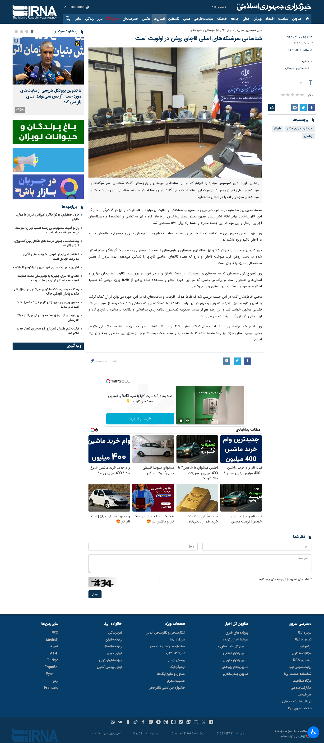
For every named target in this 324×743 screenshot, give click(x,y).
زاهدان (308, 136)
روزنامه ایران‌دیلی (110, 660)
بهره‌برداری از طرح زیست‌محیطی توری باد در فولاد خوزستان (48, 318)
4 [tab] (16, 31)
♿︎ (313, 732)
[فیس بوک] (143, 722)
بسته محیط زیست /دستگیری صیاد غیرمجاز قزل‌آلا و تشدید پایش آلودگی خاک (46, 291)
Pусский (52, 674)
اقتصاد (269, 19)
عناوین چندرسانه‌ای (235, 674)
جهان (246, 19)
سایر (78, 19)
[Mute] (187, 420)
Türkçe (52, 660)
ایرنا (273, 7)
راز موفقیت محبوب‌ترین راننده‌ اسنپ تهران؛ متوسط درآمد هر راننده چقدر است (47, 230)
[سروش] (158, 722)
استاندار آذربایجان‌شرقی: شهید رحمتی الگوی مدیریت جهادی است (51, 257)
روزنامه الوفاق (113, 646)
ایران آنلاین (114, 653)
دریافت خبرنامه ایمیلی (296, 702)
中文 (55, 633)
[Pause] (181, 420)
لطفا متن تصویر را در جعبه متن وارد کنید (285, 579)
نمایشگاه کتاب (175, 653)
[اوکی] (128, 722)
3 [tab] (21, 31)
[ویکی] (120, 722)
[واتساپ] (113, 722)
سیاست (283, 19)
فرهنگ (222, 19)
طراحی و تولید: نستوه (292, 736)
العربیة (54, 646)
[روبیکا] (196, 722)
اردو (55, 681)
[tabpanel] (48, 76)
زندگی (89, 19)
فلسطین (173, 19)
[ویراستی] (151, 722)
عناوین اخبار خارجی (235, 660)
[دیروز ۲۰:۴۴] (48, 61)
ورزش (257, 19)
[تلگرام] (211, 722)
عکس (146, 19)
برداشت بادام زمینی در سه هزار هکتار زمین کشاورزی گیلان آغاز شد (46, 243)
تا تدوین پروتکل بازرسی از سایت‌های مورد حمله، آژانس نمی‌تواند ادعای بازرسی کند (50, 96)
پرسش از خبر (176, 660)
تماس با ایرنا (303, 640)
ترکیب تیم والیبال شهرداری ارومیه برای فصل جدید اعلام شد (48, 331)
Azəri (54, 653)
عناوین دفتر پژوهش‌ (234, 667)
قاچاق (277, 128)
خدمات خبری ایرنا (299, 708)
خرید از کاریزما (140, 418)
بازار (99, 19)
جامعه (235, 19)
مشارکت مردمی (301, 688)
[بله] (181, 722)
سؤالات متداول (301, 653)
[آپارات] (188, 722)
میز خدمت (304, 695)
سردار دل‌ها (177, 640)
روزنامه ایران (113, 640)
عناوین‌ (296, 19)
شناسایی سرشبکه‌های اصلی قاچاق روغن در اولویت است (198, 38)
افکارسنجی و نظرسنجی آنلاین (165, 633)
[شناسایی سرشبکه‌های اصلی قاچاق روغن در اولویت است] (175, 112)
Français (51, 688)
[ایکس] (203, 722)
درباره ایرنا (304, 633)
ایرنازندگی (115, 633)
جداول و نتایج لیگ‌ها (171, 674)
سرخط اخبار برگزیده (235, 640)
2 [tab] (26, 31)
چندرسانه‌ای (130, 19)
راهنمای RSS (302, 660)
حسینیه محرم (176, 681)
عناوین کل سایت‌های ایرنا (231, 646)
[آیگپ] (173, 722)
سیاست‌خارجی (203, 19)
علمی (186, 19)
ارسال (95, 594)
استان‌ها (159, 19)
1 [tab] (32, 31)
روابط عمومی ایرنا (300, 667)
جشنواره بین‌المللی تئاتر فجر (167, 688)
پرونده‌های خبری (236, 633)
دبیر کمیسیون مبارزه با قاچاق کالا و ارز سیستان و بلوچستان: (225, 30)
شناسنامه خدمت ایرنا (297, 674)
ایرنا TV (111, 19)
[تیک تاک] (135, 722)
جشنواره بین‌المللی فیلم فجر (167, 646)
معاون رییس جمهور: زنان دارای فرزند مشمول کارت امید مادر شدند (47, 305)
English (52, 640)
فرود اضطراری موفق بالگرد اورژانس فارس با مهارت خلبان (47, 217)
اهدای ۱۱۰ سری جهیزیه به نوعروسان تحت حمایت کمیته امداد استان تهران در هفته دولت (48, 278)
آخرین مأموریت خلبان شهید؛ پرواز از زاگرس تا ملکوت (46, 267)
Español (51, 667)
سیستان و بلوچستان (295, 68)
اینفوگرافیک (177, 667)
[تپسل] (108, 381)
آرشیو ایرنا (305, 646)
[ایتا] (166, 722)
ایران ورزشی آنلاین (109, 667)
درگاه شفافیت (302, 681)
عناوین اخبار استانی (235, 653)
